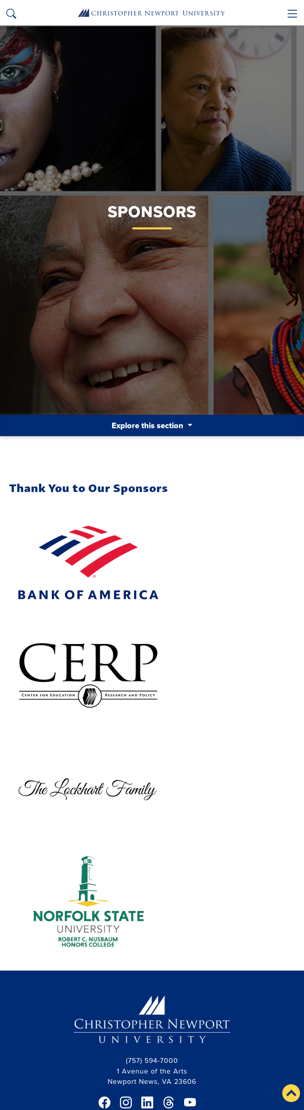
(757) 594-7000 (152, 1060)
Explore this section (148, 425)
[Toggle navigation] (292, 13)
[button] (291, 1093)
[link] (104, 1102)
